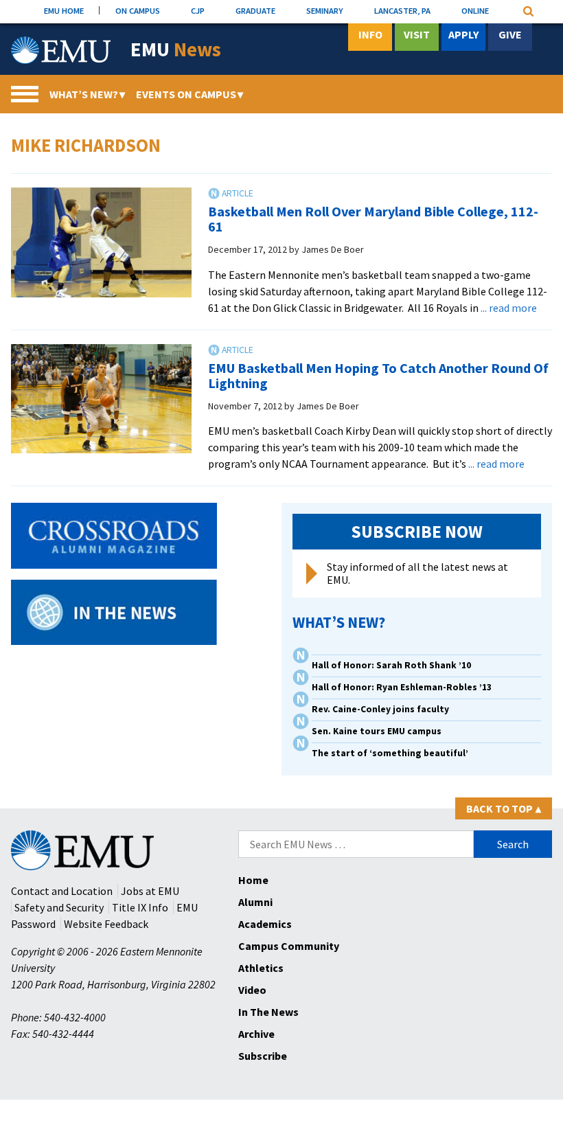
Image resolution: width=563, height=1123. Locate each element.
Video (252, 990)
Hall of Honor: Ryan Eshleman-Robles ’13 (402, 687)
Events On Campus (189, 94)
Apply (463, 34)
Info (370, 34)
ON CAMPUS (137, 10)
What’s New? (87, 94)
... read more (509, 308)
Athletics (261, 968)
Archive (256, 1034)
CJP (198, 10)
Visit (417, 34)
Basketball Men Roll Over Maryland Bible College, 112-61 (373, 219)
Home (253, 880)
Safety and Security (59, 907)
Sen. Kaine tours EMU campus (376, 731)
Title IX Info (140, 907)
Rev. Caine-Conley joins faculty (380, 709)
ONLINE (475, 10)
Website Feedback (106, 924)
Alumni (255, 902)
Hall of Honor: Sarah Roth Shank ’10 (391, 665)
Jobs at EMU (150, 891)
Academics (265, 924)
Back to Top (503, 808)
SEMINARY (324, 10)
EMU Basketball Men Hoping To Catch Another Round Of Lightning (378, 375)
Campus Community (288, 946)
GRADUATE (255, 10)
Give (510, 34)
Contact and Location (62, 891)
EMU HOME (64, 10)
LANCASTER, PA (402, 10)
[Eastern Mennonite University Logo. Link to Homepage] (61, 50)
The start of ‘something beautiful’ (390, 753)
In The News (268, 1012)
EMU (175, 50)
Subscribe (262, 1056)
